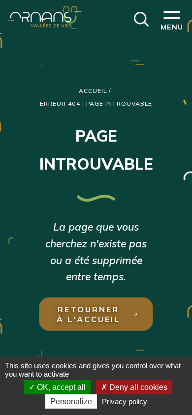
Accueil (93, 90)
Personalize (71, 401)
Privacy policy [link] (124, 401)
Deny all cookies (137, 387)
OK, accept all (60, 387)
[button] (141, 18)
